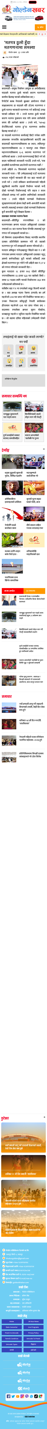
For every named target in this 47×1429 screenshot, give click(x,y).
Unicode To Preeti (33, 1338)
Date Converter (11, 1327)
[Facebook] (8, 1396)
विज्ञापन (33, 1344)
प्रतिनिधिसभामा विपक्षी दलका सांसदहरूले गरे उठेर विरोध (22, 1231)
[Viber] (27, 1396)
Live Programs (33, 1327)
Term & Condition (11, 1338)
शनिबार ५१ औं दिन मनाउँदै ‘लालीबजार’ (21, 1174)
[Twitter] (13, 1396)
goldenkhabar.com (21, 1282)
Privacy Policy (33, 1333)
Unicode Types (11, 1344)
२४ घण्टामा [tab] (30, 591)
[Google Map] (40, 1396)
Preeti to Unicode (11, 1333)
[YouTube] (18, 1396)
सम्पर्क (12, 1350)
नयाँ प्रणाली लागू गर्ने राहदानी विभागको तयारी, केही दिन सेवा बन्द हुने (23, 1147)
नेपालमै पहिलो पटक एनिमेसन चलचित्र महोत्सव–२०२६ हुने (20, 1202)
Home (12, 1321)
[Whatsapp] (31, 1396)
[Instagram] (22, 1396)
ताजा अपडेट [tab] (9, 591)
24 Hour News (33, 1321)
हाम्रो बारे (33, 1350)
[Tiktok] (36, 1396)
